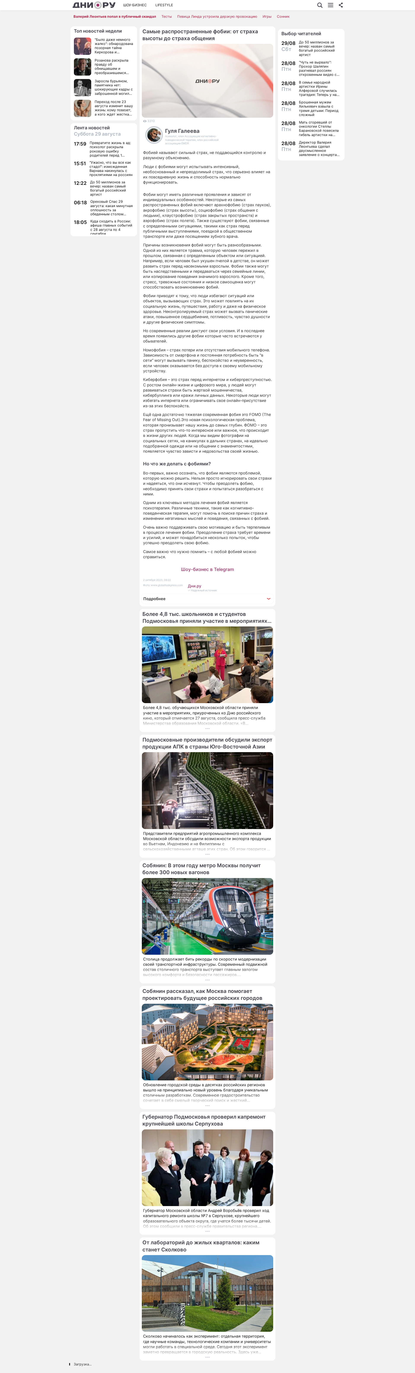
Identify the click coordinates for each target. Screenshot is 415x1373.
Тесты (166, 16)
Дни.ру (194, 586)
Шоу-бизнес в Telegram (207, 569)
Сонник (283, 16)
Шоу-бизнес (135, 5)
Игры (267, 16)
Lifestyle (164, 5)
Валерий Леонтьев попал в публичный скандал (114, 16)
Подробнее (154, 598)
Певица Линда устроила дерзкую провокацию (217, 16)
